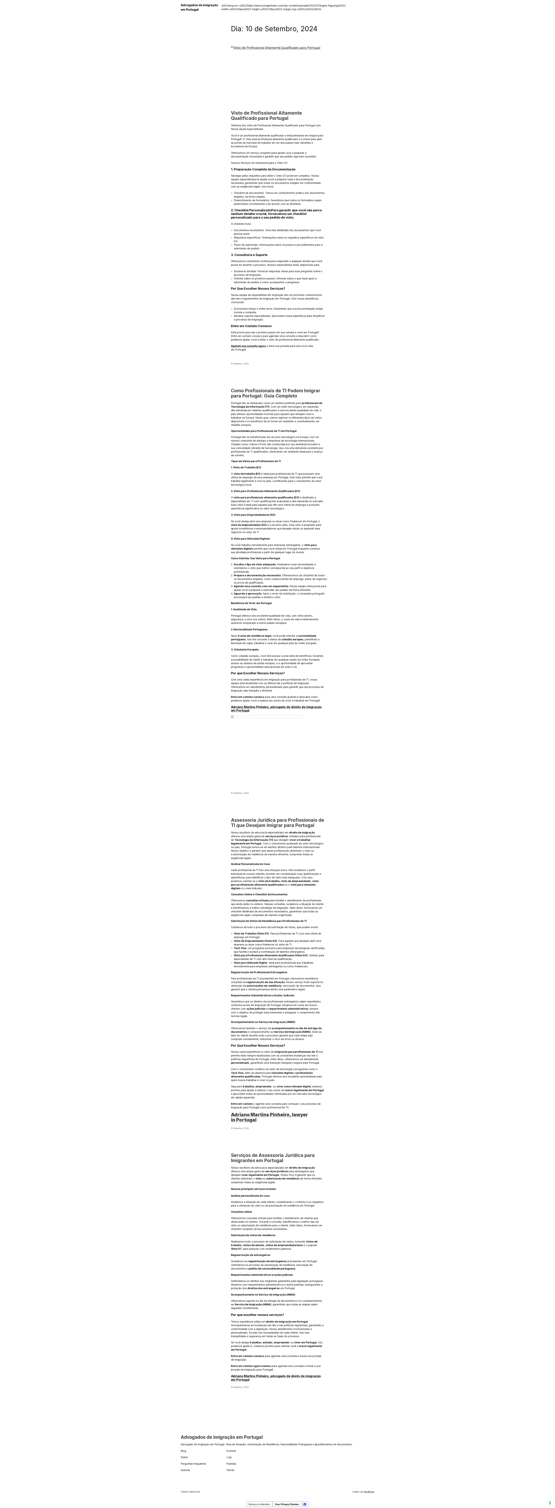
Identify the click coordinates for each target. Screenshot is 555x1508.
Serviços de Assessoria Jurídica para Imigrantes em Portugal (273, 1158)
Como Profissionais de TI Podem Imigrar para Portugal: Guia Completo (275, 393)
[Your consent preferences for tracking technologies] (550, 1503)
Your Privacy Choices (287, 1504)
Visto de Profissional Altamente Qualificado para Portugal (266, 115)
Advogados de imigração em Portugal (222, 1437)
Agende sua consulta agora (248, 345)
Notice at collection (259, 1504)
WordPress (369, 1492)
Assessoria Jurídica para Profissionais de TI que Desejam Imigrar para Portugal (277, 823)
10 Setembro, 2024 (240, 363)
